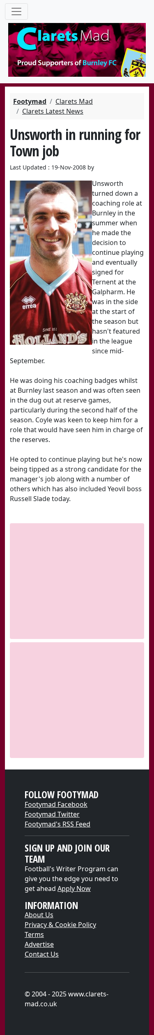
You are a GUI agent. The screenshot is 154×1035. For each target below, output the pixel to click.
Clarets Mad (74, 101)
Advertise (39, 944)
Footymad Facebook (56, 804)
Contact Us (42, 954)
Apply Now (74, 888)
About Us (39, 914)
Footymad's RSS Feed (57, 824)
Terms (34, 934)
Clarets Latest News (52, 111)
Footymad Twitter (52, 814)
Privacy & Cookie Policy (60, 924)
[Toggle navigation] (16, 11)
